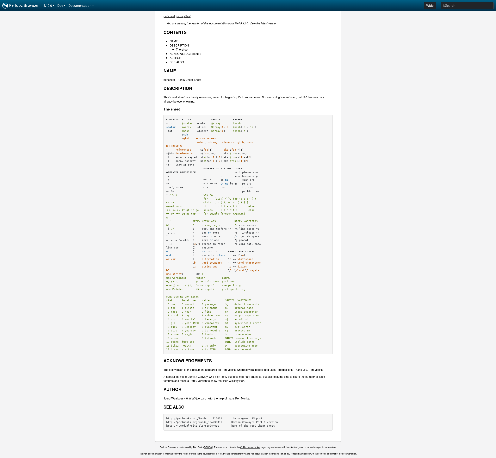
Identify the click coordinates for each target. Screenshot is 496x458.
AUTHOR (175, 58)
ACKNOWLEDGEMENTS (186, 54)
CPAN (187, 16)
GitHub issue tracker (250, 447)
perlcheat (169, 16)
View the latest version (263, 23)
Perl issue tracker (259, 453)
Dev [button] (60, 5)
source (180, 16)
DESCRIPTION (179, 45)
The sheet (182, 49)
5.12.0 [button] (47, 5)
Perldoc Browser (23, 5)
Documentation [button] (79, 5)
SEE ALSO (177, 62)
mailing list (277, 453)
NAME (174, 41)
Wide (430, 5)
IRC (288, 453)
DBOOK (208, 447)
